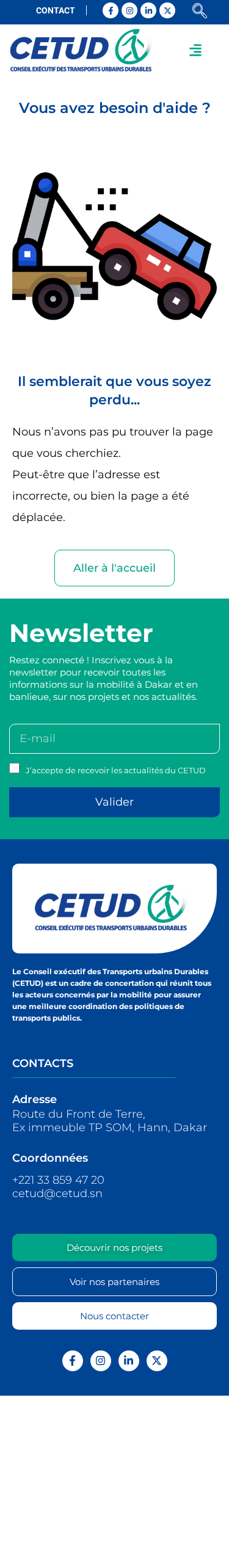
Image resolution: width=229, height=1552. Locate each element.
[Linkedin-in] (148, 10)
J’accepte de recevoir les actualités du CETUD (116, 770)
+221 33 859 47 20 (58, 1180)
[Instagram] (129, 10)
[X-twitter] (167, 10)
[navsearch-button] (199, 12)
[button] (196, 50)
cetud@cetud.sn (57, 1193)
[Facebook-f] (110, 10)
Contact (55, 10)
